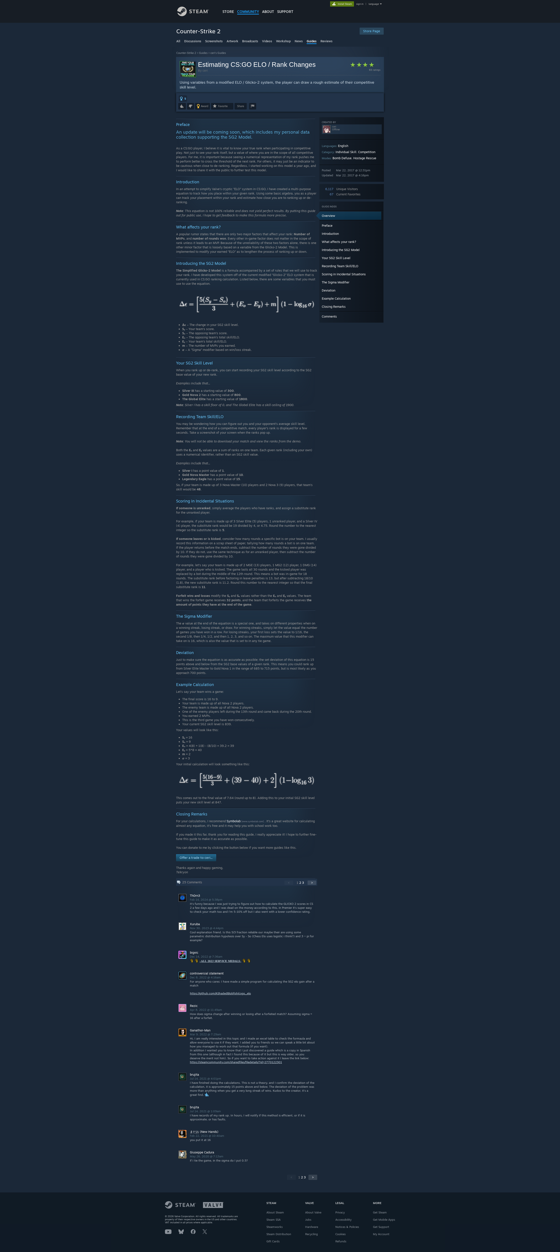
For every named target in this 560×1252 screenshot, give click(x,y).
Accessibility (343, 1219)
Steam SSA (273, 1219)
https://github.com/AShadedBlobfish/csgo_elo (220, 993)
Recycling (311, 1234)
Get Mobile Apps (384, 1219)
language (374, 3)
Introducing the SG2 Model (341, 250)
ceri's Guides (218, 53)
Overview (328, 216)
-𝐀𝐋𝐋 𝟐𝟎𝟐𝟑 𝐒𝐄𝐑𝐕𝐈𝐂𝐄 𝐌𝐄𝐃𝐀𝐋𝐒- (220, 961)
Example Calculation (336, 298)
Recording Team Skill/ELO (340, 266)
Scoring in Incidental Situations (344, 274)
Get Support (381, 1227)
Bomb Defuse (342, 158)
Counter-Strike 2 (186, 53)
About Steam (275, 1212)
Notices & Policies (347, 1227)
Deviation (328, 290)
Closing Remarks (334, 306)
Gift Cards (273, 1241)
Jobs (308, 1219)
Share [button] (240, 106)
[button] (183, 98)
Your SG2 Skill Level (336, 258)
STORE (228, 11)
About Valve (313, 1212)
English (343, 146)
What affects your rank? (339, 242)
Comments (329, 316)
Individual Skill (346, 152)
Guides (203, 53)
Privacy (340, 1212)
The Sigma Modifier (335, 282)
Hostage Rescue (364, 158)
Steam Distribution (278, 1234)
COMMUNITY (248, 11)
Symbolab (234, 821)
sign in (359, 3)
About (268, 11)
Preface (327, 225)
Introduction (330, 233)
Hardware (311, 1227)
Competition (366, 152)
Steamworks (274, 1227)
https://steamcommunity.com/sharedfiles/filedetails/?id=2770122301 (236, 1062)
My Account (381, 1234)
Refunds (340, 1241)
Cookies (340, 1234)
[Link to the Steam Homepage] (193, 15)
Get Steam (380, 1212)
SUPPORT (285, 11)
